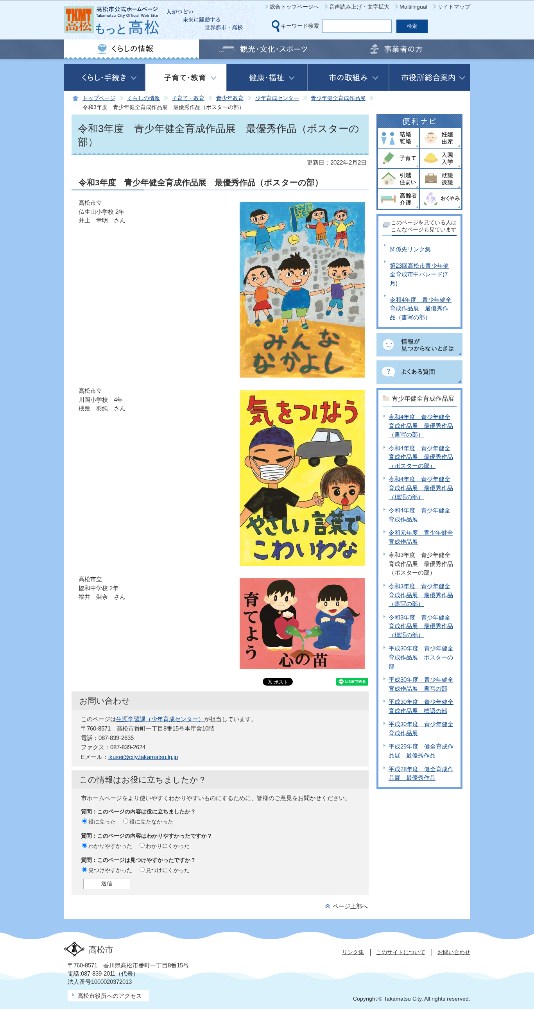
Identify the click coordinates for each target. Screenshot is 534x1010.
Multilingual (413, 7)
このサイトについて (400, 952)
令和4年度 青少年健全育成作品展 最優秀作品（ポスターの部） (421, 457)
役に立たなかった (151, 821)
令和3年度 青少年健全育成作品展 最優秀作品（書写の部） (421, 595)
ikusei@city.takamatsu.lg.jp (143, 757)
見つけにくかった (168, 870)
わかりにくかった (168, 846)
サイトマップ (453, 7)
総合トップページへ (294, 7)
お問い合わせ (453, 952)
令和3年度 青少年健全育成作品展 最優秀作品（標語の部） (421, 626)
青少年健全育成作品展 (338, 98)
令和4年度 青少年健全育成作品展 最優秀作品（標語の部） (421, 488)
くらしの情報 (143, 98)
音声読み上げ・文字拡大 (359, 7)
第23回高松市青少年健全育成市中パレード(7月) (419, 274)
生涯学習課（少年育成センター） (160, 719)
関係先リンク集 (410, 249)
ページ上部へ (350, 906)
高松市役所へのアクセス (109, 995)
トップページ (98, 98)
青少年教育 (230, 98)
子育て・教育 (188, 98)
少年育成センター (277, 98)
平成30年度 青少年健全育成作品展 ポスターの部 (421, 657)
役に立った (102, 821)
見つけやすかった (110, 870)
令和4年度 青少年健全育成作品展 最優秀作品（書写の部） (421, 308)
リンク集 (353, 952)
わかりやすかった (110, 846)
